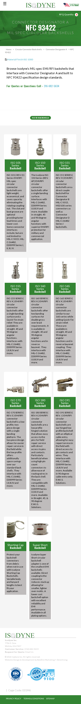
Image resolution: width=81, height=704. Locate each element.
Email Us (29, 652)
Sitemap (50, 698)
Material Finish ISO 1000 (20, 59)
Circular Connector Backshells (28, 49)
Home (8, 49)
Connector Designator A (56, 49)
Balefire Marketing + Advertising (52, 660)
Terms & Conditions (34, 698)
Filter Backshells (40, 117)
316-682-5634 (51, 86)
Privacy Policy (13, 698)
